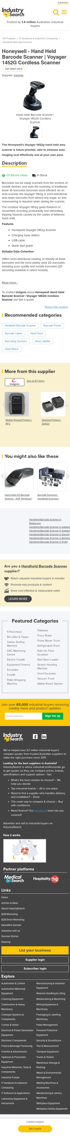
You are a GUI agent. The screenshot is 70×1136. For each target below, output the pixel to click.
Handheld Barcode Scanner (17, 42)
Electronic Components (13, 1040)
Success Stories (9, 936)
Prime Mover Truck (48, 640)
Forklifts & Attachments (14, 1051)
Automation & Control (13, 983)
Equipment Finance (18, 664)
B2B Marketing (9, 914)
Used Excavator (46, 673)
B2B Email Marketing (12, 919)
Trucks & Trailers (45, 1057)
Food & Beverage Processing (16, 1046)
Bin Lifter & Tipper (18, 637)
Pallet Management (47, 1024)
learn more (18, 599)
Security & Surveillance (48, 1040)
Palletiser (42, 630)
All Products (9, 38)
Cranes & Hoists (10, 1024)
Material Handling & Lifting (50, 993)
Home (4, 897)
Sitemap (5, 942)
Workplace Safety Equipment (51, 1108)
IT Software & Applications (15, 1093)
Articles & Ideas (9, 903)
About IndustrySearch (13, 908)
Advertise (63, 2)
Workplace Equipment (48, 1103)
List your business (35, 950)
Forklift (11, 675)
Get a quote (35, 1128)
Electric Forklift (16, 659)
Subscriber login (35, 969)
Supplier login (35, 960)
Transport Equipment (47, 1051)
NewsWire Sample (11, 925)
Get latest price (13, 68)
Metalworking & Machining (50, 999)
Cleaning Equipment (12, 999)
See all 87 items (35, 381)
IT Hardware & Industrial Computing (38, 38)
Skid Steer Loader (48, 659)
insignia (18, 75)
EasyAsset (40, 810)
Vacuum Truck (45, 678)
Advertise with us (10, 930)
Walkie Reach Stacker (50, 683)
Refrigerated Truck (48, 645)
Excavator (13, 669)
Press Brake (44, 635)
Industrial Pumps (10, 1077)
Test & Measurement (47, 1046)
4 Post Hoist (14, 632)
